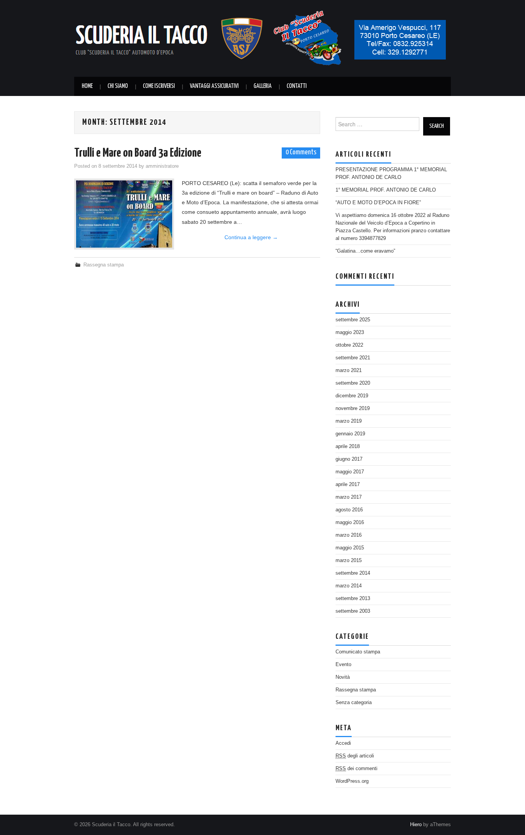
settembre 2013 (353, 598)
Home (87, 86)
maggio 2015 (350, 548)
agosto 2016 (349, 510)
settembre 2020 (353, 383)
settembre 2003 (353, 611)
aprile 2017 (348, 484)
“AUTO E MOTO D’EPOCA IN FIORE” (378, 202)
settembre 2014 (353, 573)
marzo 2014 (349, 586)
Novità (343, 677)
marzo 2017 (349, 497)
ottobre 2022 (349, 345)
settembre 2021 (353, 357)
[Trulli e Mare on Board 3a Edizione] (124, 214)
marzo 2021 (349, 370)
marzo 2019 (349, 421)
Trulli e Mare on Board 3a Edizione (137, 153)
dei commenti (356, 768)
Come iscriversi (159, 86)
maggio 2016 (350, 522)
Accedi (343, 743)
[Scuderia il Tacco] (262, 38)
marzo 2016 (349, 535)
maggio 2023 (350, 332)
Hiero (416, 824)
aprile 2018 (348, 446)
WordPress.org (352, 781)
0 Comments (301, 152)
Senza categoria (354, 702)
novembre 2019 (353, 408)
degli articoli (355, 756)
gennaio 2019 (350, 434)
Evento (343, 664)
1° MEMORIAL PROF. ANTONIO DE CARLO (386, 190)
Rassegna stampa (103, 265)
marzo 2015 (349, 560)
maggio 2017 (350, 472)
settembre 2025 (353, 319)
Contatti (297, 86)
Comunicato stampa (358, 652)
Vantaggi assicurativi (214, 86)
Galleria (263, 86)
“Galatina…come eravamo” (365, 251)
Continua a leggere (251, 237)
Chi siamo (118, 86)
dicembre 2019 (352, 395)
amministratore (162, 166)
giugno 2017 (349, 459)
